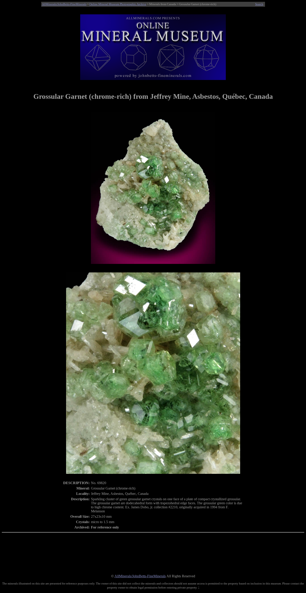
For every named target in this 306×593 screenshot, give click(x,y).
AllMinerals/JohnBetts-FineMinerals (64, 4)
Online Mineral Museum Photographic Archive (117, 4)
